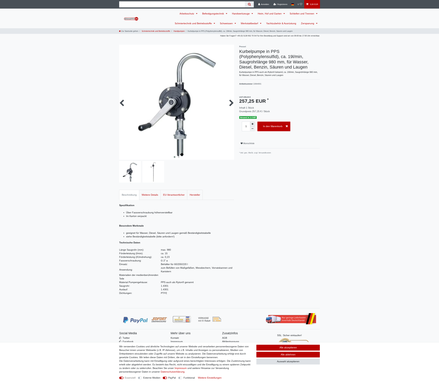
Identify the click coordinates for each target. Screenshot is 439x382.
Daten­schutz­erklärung (173, 371)
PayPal (172, 377)
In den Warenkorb (272, 126)
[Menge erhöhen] (252, 124)
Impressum (177, 341)
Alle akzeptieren (288, 347)
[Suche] (249, 4)
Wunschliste (248, 143)
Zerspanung (308, 23)
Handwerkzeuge (241, 13)
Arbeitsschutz (187, 13)
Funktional (189, 377)
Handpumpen (179, 31)
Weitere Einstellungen (210, 377)
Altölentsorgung (230, 341)
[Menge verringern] (252, 128)
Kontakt (175, 337)
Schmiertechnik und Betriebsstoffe (193, 23)
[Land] (292, 4)
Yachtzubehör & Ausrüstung (281, 23)
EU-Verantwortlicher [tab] (174, 194)
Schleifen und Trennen (302, 13)
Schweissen (226, 23)
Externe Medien (151, 377)
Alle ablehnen (288, 354)
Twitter (126, 337)
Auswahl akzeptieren (288, 361)
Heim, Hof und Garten (270, 13)
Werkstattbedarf (250, 23)
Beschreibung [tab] (129, 194)
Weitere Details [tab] (150, 194)
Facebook (128, 341)
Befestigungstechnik (213, 13)
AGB (224, 337)
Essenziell (130, 377)
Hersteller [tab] (195, 194)
